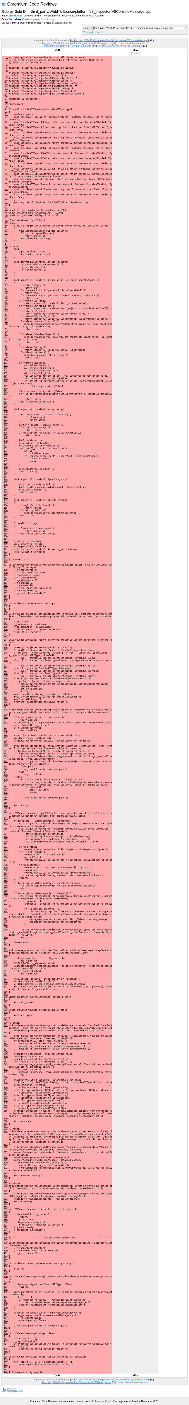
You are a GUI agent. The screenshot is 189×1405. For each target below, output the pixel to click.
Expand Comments (81, 46)
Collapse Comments (108, 46)
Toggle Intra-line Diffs (53, 46)
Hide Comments (133, 46)
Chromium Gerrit (102, 1401)
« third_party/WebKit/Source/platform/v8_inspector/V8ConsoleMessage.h (110, 40)
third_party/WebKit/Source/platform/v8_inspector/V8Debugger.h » (76, 43)
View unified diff (91, 32)
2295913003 (14, 15)
